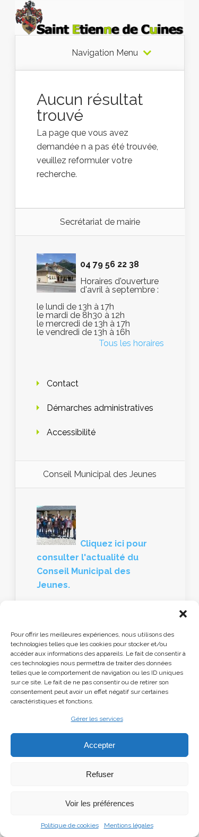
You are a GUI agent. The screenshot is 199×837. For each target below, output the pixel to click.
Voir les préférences (99, 803)
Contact (63, 383)
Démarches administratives (100, 408)
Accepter (99, 745)
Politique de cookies (70, 825)
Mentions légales (128, 825)
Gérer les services (97, 719)
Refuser (100, 774)
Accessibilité (71, 432)
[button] (183, 614)
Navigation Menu (105, 53)
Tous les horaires (131, 343)
